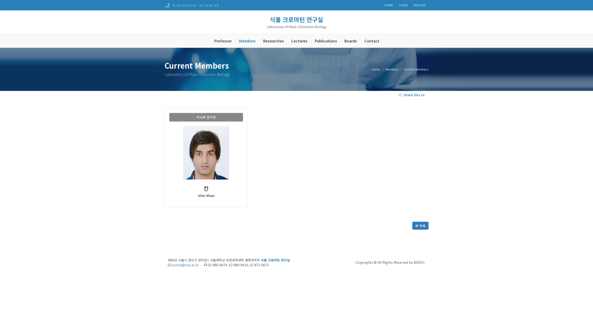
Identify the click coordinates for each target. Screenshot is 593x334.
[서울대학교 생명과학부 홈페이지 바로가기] (191, 5)
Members (247, 41)
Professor (223, 41)
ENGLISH (419, 5)
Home (389, 5)
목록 (422, 225)
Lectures (299, 41)
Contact (371, 41)
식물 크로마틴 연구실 (296, 19)
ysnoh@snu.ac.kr (185, 265)
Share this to (414, 95)
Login (403, 5)
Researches (273, 41)
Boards (350, 41)
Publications (326, 41)
